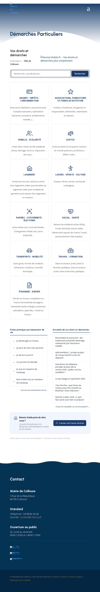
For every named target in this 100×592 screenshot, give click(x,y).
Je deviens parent (23, 355)
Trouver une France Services (71, 423)
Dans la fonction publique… (72, 271)
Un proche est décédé (25, 362)
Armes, (72, 181)
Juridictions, (79, 150)
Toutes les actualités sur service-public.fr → (73, 406)
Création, (57, 107)
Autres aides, (77, 228)
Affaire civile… (69, 154)
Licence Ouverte (63, 438)
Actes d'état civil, (20, 227)
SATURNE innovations (59, 577)
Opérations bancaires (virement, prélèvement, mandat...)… (28, 115)
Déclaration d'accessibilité (20, 580)
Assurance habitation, (20, 107)
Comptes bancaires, (23, 111)
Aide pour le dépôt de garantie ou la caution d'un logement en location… (28, 193)
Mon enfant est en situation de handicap (28, 381)
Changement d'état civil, (25, 231)
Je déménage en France (26, 340)
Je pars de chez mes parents (28, 347)
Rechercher (80, 73)
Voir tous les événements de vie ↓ (34, 390)
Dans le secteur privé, (66, 263)
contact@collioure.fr (31, 517)
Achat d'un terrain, (21, 181)
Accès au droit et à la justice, (65, 146)
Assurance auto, (38, 107)
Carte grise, (19, 263)
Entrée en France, (21, 298)
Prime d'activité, (63, 228)
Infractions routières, (24, 267)
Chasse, (58, 181)
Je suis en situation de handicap (25, 371)
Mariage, (22, 150)
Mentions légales (75, 577)
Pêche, (65, 181)
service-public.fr (36, 438)
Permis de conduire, (34, 263)
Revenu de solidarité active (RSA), (69, 224)
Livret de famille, (36, 227)
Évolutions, (67, 107)
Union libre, (17, 146)
